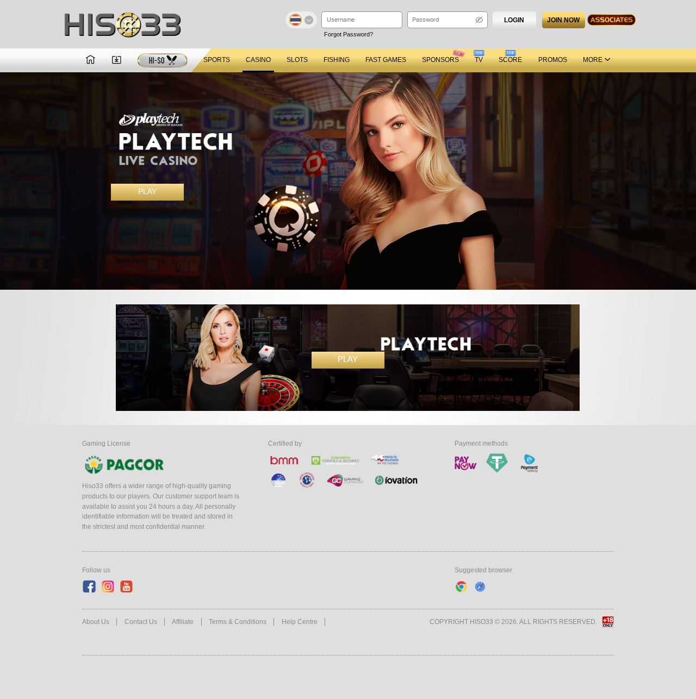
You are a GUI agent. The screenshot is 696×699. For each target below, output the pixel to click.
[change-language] (301, 19)
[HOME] (90, 60)
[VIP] (163, 60)
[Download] (116, 60)
